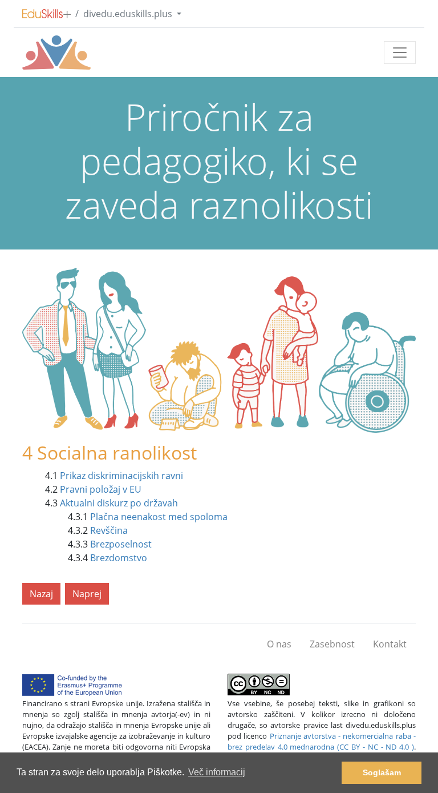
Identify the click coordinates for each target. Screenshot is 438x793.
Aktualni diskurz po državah (119, 503)
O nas (279, 644)
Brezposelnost (121, 544)
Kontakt (390, 644)
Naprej (87, 593)
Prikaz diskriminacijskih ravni (121, 475)
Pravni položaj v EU (100, 489)
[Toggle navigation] (400, 52)
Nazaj (41, 593)
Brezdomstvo (118, 558)
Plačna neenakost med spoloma (159, 516)
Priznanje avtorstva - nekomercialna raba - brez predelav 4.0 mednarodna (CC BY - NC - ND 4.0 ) (322, 741)
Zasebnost (332, 644)
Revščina (109, 530)
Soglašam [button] (382, 772)
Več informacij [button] (216, 772)
